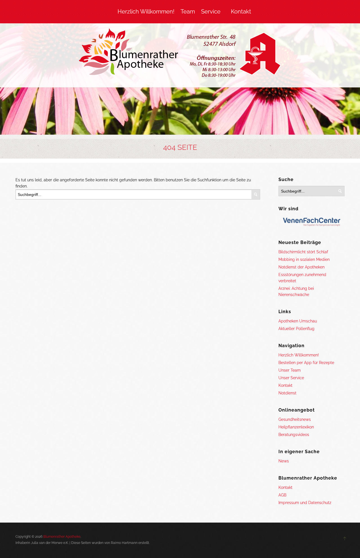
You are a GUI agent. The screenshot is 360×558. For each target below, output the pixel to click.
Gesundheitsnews (294, 419)
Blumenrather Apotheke (61, 537)
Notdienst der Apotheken (301, 267)
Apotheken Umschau (297, 321)
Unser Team (289, 370)
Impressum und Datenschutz (304, 502)
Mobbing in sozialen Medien (304, 259)
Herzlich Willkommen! (146, 11)
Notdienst (287, 393)
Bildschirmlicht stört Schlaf (303, 252)
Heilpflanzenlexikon (296, 427)
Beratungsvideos (293, 434)
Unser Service (291, 378)
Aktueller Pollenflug (296, 328)
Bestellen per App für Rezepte (306, 362)
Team (188, 11)
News (283, 461)
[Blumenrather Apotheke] (180, 54)
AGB (282, 495)
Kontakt (241, 11)
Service (210, 11)
